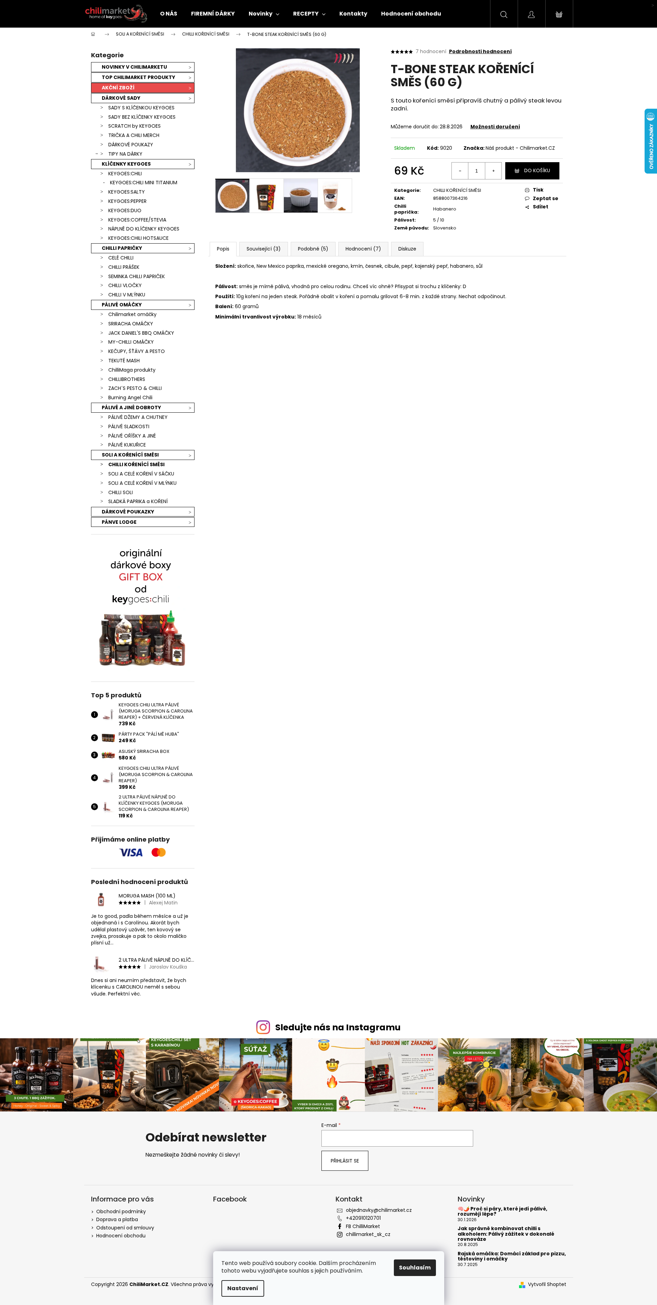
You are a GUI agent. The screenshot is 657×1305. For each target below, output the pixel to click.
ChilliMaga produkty (132, 369)
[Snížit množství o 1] (460, 171)
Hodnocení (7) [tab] (363, 248)
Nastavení (242, 1288)
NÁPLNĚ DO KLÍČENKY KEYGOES (143, 228)
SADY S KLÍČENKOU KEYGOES (141, 107)
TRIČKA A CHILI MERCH (133, 135)
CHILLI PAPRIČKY (122, 248)
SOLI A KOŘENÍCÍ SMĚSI (130, 454)
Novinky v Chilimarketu (134, 66)
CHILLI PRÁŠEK (123, 267)
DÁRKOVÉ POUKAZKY (128, 511)
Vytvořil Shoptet (547, 1284)
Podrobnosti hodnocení (480, 51)
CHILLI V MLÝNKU (126, 294)
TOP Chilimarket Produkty (138, 77)
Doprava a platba (117, 1219)
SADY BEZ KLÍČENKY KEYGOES (142, 117)
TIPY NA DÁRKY (125, 153)
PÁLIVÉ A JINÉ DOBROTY (131, 407)
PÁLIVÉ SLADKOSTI (128, 426)
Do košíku (537, 170)
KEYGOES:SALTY (126, 191)
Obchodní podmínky (121, 1211)
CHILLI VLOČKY (125, 285)
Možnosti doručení (495, 126)
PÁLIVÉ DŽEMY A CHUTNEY (138, 417)
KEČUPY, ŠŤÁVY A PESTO (136, 351)
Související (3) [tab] (264, 248)
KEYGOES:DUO (124, 210)
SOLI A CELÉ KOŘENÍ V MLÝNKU (142, 483)
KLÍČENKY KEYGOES (126, 163)
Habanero (444, 209)
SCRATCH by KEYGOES (134, 125)
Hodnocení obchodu (121, 1235)
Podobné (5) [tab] (313, 248)
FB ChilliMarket (363, 1226)
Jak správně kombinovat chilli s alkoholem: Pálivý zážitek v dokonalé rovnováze (506, 1234)
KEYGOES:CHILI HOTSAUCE (138, 238)
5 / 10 (438, 220)
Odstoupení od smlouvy (125, 1227)
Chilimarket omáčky (132, 314)
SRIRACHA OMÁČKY (130, 323)
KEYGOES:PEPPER (127, 201)
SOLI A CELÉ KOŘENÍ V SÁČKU (141, 473)
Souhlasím (415, 1268)
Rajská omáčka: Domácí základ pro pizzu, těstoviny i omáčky (512, 1256)
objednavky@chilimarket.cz (379, 1210)
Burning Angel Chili (130, 397)
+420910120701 (363, 1218)
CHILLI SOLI (120, 492)
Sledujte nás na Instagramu (338, 1027)
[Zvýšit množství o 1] (493, 171)
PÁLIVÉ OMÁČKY (122, 304)
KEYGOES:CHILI (125, 173)
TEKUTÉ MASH (124, 360)
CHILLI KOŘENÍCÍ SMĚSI (136, 464)
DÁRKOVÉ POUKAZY (130, 144)
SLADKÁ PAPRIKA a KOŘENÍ (138, 501)
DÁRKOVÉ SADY (121, 98)
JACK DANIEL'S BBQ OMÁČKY (141, 333)
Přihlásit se (345, 1160)
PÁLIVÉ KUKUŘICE (127, 444)
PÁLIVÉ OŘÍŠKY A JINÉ (132, 435)
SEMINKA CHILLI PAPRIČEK (136, 276)
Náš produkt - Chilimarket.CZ (520, 148)
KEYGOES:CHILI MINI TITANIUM (143, 182)
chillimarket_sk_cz (368, 1234)
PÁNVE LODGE (119, 522)
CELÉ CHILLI (120, 257)
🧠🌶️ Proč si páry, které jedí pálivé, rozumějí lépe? (502, 1211)
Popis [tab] (223, 248)
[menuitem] (168, 14)
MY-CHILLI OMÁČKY (131, 341)
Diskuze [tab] (407, 248)
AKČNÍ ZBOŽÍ (118, 87)
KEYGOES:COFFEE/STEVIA (137, 219)
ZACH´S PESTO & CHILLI (135, 388)
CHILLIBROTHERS (126, 379)
